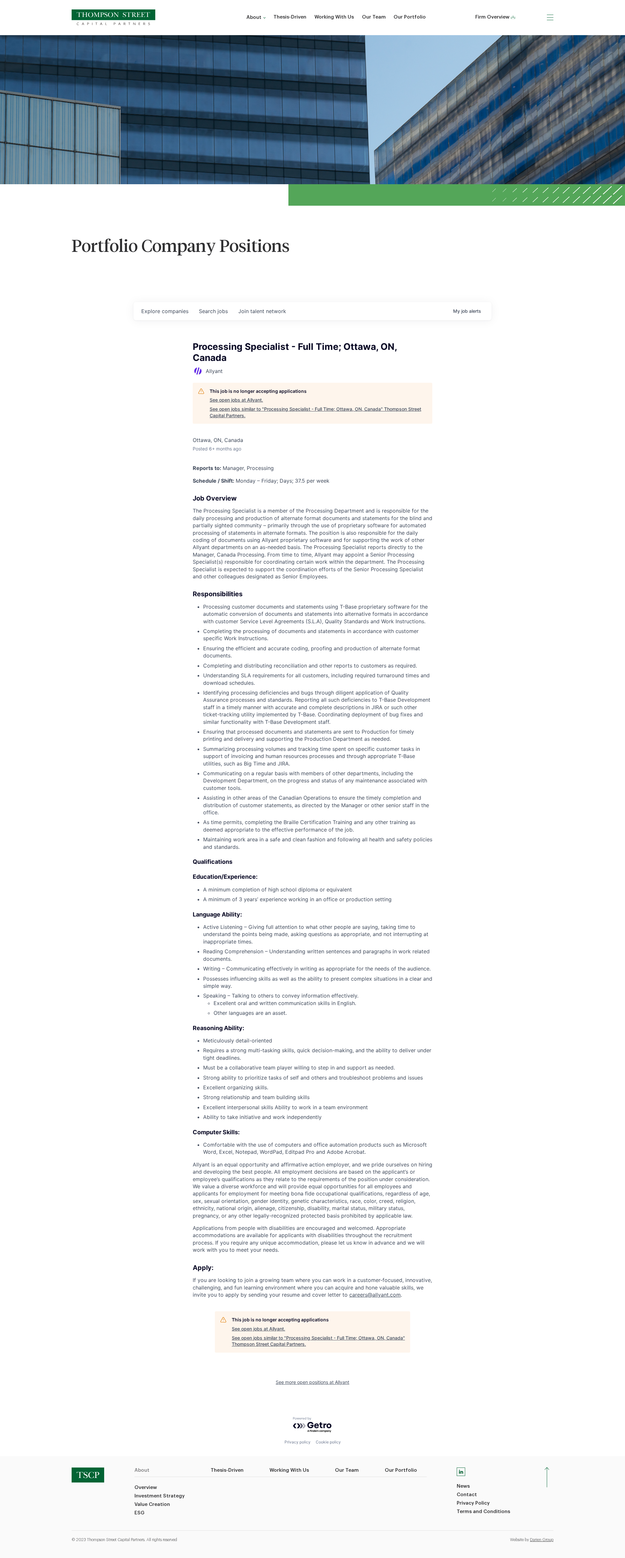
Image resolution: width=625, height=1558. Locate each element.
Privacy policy (298, 1442)
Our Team (374, 17)
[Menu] (550, 17)
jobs (213, 311)
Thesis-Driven (289, 17)
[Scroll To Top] (546, 1477)
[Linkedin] (461, 1472)
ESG (139, 1512)
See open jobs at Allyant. (236, 400)
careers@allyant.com (375, 1294)
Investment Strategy (159, 1496)
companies (164, 311)
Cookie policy (328, 1442)
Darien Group (541, 1540)
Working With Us (334, 17)
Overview (145, 1487)
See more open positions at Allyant (312, 1382)
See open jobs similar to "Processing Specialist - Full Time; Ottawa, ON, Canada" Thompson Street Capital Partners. (315, 412)
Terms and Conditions (483, 1511)
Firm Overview (492, 17)
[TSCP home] (113, 17)
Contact (467, 1494)
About (253, 17)
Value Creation (152, 1504)
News (463, 1486)
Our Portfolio (410, 17)
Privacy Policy (473, 1503)
